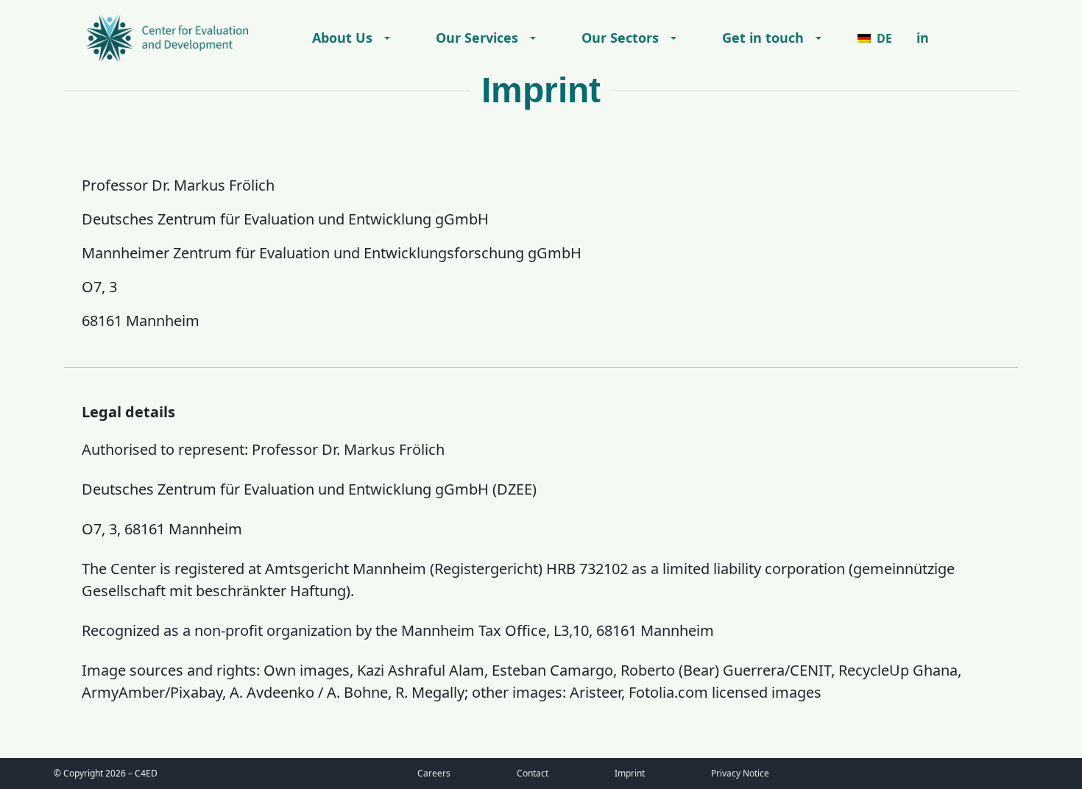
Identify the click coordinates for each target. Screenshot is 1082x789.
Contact (532, 773)
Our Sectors (620, 37)
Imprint (630, 773)
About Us (342, 37)
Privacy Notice (740, 773)
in (922, 37)
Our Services (477, 37)
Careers (433, 773)
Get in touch (763, 37)
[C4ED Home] (167, 38)
